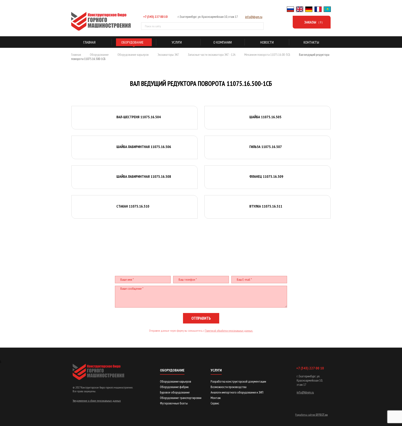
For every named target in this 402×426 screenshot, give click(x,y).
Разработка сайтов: (311, 414)
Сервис (215, 403)
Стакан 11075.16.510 (132, 206)
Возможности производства (228, 387)
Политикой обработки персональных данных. (229, 330)
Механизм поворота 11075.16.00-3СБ (267, 54)
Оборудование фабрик (174, 387)
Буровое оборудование (175, 392)
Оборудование (99, 54)
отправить (201, 318)
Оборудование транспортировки (180, 398)
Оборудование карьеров (133, 54)
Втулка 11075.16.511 (265, 206)
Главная (76, 54)
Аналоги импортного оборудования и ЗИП (237, 392)
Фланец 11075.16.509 (266, 176)
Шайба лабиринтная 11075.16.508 (143, 176)
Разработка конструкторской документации (238, 381)
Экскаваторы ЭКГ (168, 54)
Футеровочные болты (174, 403)
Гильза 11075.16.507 (265, 146)
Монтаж (216, 398)
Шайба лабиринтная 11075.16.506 (143, 146)
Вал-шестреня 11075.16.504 (138, 116)
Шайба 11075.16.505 (265, 116)
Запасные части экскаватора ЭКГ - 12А (212, 54)
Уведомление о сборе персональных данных (97, 401)
